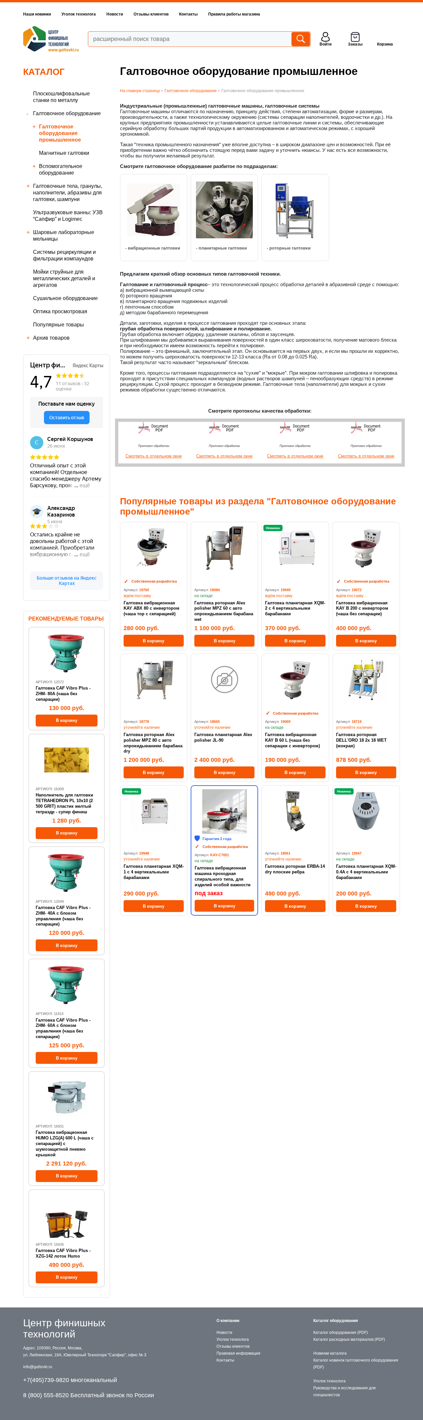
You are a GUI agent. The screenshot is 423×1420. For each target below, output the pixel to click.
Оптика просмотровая (60, 311)
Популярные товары (58, 324)
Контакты (188, 14)
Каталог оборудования (335, 1320)
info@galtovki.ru (37, 1367)
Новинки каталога (330, 1353)
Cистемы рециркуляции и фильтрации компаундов (64, 255)
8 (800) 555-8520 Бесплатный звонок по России (88, 1395)
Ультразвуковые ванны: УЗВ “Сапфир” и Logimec (68, 216)
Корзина (385, 44)
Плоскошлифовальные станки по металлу (61, 97)
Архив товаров (51, 338)
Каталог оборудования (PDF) (340, 1332)
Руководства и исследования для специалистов (344, 1391)
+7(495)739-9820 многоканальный (70, 1380)
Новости (114, 14)
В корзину (153, 640)
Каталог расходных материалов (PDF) (349, 1339)
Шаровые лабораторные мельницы (63, 235)
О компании (227, 1320)
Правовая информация (238, 1353)
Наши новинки (37, 14)
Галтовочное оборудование (67, 113)
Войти (325, 44)
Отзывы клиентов (151, 14)
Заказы (355, 44)
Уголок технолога (78, 14)
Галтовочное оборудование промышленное (60, 133)
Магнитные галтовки (64, 153)
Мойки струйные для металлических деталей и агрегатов (64, 278)
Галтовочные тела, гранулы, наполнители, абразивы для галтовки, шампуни (67, 192)
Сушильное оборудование (65, 298)
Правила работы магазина (234, 14)
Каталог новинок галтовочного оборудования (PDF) (355, 1363)
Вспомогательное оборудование (60, 169)
